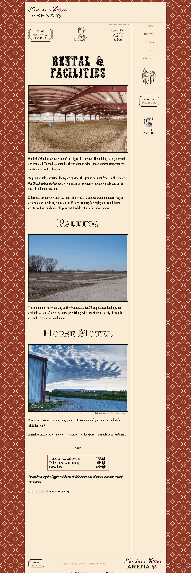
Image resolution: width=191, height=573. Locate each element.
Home (149, 26)
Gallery (149, 50)
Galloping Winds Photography (113, 413)
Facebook (149, 102)
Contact (149, 58)
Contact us (38, 491)
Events (149, 42)
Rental (149, 34)
